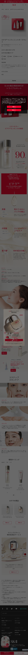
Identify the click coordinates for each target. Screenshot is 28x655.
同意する (14, 106)
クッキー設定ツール (21, 102)
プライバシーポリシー (6, 102)
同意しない (14, 110)
